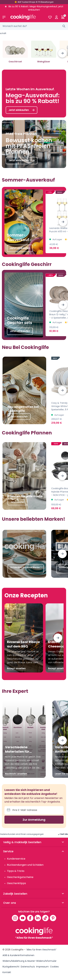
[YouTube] (22, 918)
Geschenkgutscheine (20, 877)
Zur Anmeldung (34, 820)
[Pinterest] (53, 918)
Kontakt (7, 972)
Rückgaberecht (11, 966)
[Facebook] (30, 918)
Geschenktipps (16, 883)
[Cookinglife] (26, 17)
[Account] (56, 17)
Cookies (54, 966)
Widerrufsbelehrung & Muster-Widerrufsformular (29, 961)
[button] (62, 53)
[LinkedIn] (38, 918)
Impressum (42, 966)
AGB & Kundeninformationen (18, 955)
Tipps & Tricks (15, 871)
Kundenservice (16, 858)
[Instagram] (15, 918)
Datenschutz (28, 966)
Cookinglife (17, 949)
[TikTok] (45, 918)
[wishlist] (50, 17)
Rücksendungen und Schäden (25, 865)
